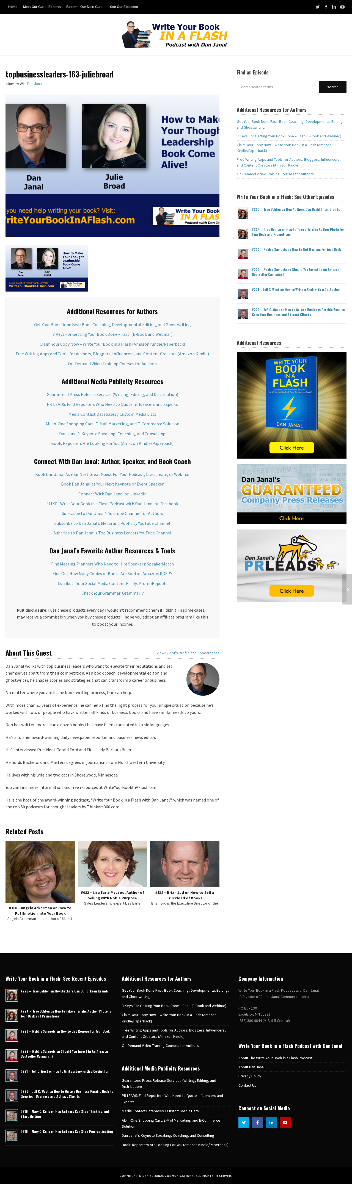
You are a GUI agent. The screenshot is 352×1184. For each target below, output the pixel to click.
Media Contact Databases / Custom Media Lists (112, 414)
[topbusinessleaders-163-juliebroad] (112, 165)
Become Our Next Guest (85, 7)
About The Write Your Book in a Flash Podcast (275, 1057)
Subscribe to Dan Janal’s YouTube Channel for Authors (112, 513)
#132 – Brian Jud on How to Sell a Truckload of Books (184, 895)
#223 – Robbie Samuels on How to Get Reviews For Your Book (296, 249)
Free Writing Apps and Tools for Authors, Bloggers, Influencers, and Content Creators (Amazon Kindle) (112, 353)
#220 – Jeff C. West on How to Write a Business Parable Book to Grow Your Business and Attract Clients (298, 312)
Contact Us (247, 1085)
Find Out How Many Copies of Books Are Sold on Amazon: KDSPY (112, 573)
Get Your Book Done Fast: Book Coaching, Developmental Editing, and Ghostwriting (112, 324)
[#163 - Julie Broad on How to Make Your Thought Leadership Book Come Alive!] (347, 589)
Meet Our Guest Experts (42, 7)
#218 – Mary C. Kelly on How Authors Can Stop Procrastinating (67, 1131)
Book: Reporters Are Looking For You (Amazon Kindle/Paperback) (112, 443)
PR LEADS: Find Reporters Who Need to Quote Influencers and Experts (112, 404)
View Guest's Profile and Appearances (188, 652)
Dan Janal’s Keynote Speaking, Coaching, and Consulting (112, 433)
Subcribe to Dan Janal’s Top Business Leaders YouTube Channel (112, 533)
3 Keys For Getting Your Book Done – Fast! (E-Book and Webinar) (112, 334)
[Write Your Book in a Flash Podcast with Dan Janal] (176, 34)
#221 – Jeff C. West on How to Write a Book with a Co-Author (296, 289)
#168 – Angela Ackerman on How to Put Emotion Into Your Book (40, 910)
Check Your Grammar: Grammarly (112, 593)
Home (13, 7)
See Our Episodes (124, 7)
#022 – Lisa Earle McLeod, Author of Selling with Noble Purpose (112, 895)
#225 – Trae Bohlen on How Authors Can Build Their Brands (296, 209)
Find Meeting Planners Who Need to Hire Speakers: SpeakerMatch (112, 564)
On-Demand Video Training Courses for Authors (112, 363)
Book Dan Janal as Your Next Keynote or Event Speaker (112, 484)
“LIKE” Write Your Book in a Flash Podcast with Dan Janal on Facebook (112, 503)
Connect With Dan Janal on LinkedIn (112, 494)
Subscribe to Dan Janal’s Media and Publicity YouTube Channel (112, 523)
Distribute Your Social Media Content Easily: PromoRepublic (112, 583)
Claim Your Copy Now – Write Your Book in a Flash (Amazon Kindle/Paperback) (112, 344)
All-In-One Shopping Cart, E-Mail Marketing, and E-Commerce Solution (112, 423)
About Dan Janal (251, 1066)
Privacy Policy (249, 1076)
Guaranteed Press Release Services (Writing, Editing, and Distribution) (112, 394)
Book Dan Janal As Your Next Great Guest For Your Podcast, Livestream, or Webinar (112, 474)
